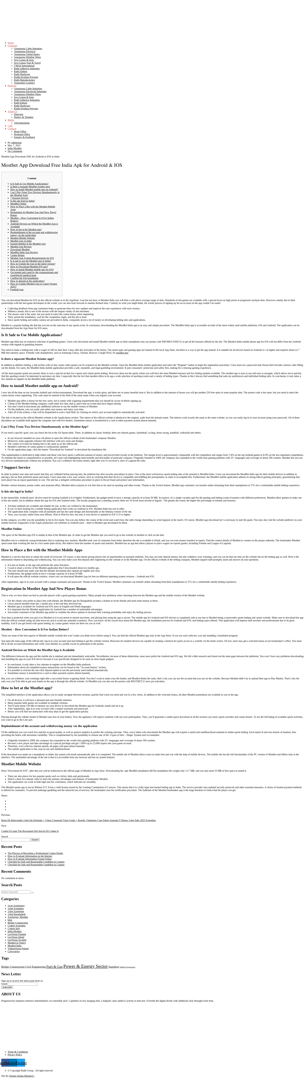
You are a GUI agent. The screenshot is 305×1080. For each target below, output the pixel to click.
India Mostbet (14, 148)
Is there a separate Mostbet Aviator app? (30, 186)
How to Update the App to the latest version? (32, 263)
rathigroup (16, 142)
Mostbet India (14, 945)
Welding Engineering (127, 967)
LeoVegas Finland (17, 934)
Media (11, 120)
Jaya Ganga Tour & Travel (27, 62)
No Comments (15, 151)
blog (10, 920)
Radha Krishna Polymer (26, 77)
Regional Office (22, 134)
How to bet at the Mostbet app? (26, 229)
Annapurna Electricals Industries (30, 91)
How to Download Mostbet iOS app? (29, 266)
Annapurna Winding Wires (27, 57)
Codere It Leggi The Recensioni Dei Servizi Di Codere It (30, 831)
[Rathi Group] (152, 12)
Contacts (12, 128)
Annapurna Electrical (24, 51)
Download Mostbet (20, 249)
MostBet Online (18, 203)
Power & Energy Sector (85, 966)
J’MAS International (24, 65)
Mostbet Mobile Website (22, 238)
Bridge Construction (18, 922)
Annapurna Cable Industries (28, 48)
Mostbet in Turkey (17, 942)
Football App (17, 289)
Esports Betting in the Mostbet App (28, 243)
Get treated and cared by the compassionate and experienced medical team (34, 274)
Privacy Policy (15, 1054)
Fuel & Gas (54, 966)
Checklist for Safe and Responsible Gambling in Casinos (36, 861)
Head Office (20, 131)
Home (11, 42)
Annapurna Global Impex (27, 54)
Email (4, 983)
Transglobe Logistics (24, 83)
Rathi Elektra (20, 71)
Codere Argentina (16, 925)
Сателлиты (14, 951)
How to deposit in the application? (27, 281)
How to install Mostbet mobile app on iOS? (32, 269)
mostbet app (122, 352)
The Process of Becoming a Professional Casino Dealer (35, 853)
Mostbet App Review (21, 246)
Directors (18, 114)
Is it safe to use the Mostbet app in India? (30, 261)
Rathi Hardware (22, 74)
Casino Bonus (17, 255)
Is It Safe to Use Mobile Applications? (29, 183)
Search (4, 836)
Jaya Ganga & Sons (24, 60)
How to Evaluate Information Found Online (30, 859)
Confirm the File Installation (24, 278)
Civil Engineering (35, 966)
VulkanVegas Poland (18, 948)
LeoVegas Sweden (17, 940)
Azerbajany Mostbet (18, 917)
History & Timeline (23, 117)
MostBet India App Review (24, 252)
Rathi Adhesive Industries (27, 68)
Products (12, 85)
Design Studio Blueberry (21, 1076)
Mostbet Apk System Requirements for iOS (32, 258)
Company (12, 45)
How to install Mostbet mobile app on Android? (34, 189)
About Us (12, 111)
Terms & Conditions (18, 1051)
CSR (10, 125)
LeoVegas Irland (16, 937)
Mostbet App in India (21, 241)
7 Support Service (19, 198)
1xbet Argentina (16, 908)
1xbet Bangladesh (17, 914)
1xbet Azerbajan (16, 911)
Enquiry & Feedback (24, 137)
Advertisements (22, 123)
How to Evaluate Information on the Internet (30, 856)
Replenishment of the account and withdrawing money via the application (34, 234)
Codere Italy (14, 928)
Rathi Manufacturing (24, 80)
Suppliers (113, 966)
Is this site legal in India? (22, 201)
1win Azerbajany (16, 905)
